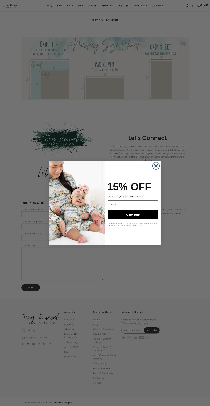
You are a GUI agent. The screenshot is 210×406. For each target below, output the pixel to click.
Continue (133, 215)
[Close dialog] (156, 165)
